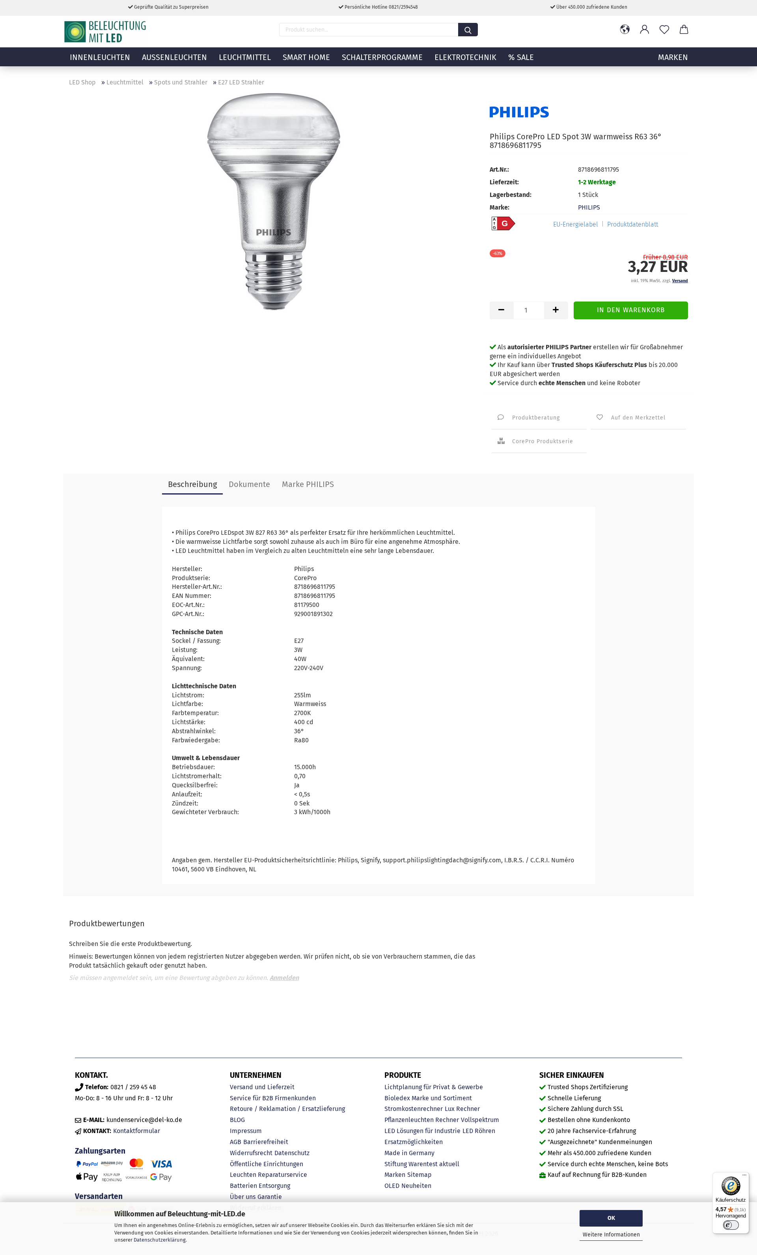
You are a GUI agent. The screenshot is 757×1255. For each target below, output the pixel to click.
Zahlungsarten (100, 1151)
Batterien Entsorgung (260, 1185)
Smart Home (306, 57)
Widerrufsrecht (251, 1153)
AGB (235, 1142)
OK (611, 1218)
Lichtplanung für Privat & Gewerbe (433, 1087)
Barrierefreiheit (265, 1142)
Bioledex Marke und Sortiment (428, 1098)
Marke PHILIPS (308, 484)
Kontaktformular (136, 1131)
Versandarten (99, 1196)
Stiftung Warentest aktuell (421, 1164)
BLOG (237, 1120)
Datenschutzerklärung (160, 1240)
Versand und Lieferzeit (262, 1087)
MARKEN (673, 57)
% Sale (521, 57)
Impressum (246, 1131)
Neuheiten (416, 1185)
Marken (394, 1174)
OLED (391, 1185)
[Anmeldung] (644, 29)
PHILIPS (589, 207)
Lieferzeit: (504, 182)
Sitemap (419, 1174)
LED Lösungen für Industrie (422, 1131)
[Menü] (744, 1177)
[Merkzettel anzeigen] (664, 29)
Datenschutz (292, 1153)
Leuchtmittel (245, 57)
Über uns (242, 1197)
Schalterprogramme (382, 57)
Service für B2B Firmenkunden (273, 1098)
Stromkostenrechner (413, 1109)
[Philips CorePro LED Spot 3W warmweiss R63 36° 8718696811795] (273, 201)
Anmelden (284, 978)
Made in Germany (409, 1153)
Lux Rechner (462, 1109)
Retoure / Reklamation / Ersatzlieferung (287, 1109)
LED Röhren (478, 1131)
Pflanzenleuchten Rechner (421, 1120)
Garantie (269, 1197)
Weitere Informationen (611, 1234)
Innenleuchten (100, 57)
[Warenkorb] (684, 29)
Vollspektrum (480, 1120)
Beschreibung (192, 484)
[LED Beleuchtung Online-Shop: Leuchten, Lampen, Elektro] (106, 31)
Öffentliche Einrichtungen (266, 1164)
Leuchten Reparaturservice (268, 1174)
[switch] (731, 1225)
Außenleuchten (174, 57)
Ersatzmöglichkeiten (413, 1142)
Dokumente (249, 484)
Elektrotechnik (465, 57)
